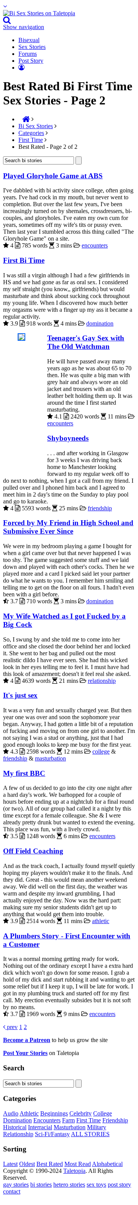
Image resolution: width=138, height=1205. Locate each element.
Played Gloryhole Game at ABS (53, 176)
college (101, 751)
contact (11, 1191)
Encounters (47, 1120)
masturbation (50, 758)
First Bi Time (23, 260)
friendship (100, 508)
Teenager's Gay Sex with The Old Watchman (85, 342)
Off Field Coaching (33, 851)
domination (99, 323)
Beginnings (54, 1113)
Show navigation (23, 27)
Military (96, 1127)
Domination (17, 1120)
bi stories (41, 1184)
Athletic (29, 1113)
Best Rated (49, 1164)
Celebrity (80, 1113)
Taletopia (74, 1171)
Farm (68, 1120)
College (102, 1113)
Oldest (27, 1164)
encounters (95, 245)
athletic (100, 921)
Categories (31, 133)
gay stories (16, 1184)
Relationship (18, 1134)
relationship (102, 680)
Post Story (30, 60)
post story (119, 1184)
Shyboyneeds (68, 438)
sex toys (96, 1184)
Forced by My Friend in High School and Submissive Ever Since (68, 527)
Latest (10, 1164)
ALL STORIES (90, 1134)
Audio (10, 1113)
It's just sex (20, 695)
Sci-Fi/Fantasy (52, 1134)
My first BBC (24, 773)
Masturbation (69, 1127)
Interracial (40, 1127)
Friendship (115, 1120)
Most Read (77, 1164)
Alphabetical (107, 1164)
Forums (27, 53)
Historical (14, 1127)
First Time (30, 140)
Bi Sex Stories (35, 126)
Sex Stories (32, 47)
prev (11, 1027)
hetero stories (69, 1184)
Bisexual (28, 40)
